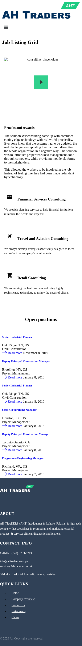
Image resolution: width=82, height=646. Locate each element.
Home (15, 593)
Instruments (18, 611)
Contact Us (18, 605)
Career (15, 617)
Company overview (23, 599)
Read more (15, 353)
